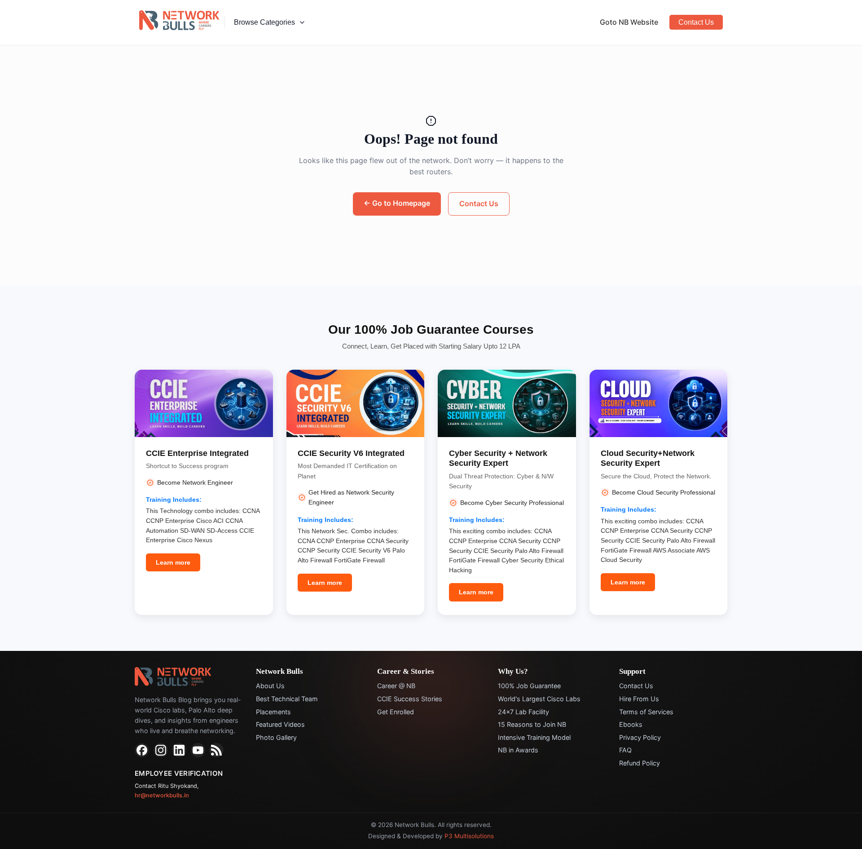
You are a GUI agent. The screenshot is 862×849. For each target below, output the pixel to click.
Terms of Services (646, 712)
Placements (273, 712)
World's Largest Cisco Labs (539, 699)
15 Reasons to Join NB (532, 724)
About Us (270, 686)
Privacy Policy (640, 737)
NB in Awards (518, 750)
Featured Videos (280, 724)
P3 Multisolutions (469, 836)
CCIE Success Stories (409, 699)
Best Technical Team (287, 699)
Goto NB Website (629, 22)
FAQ (625, 750)
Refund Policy (639, 763)
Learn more (173, 562)
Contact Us (696, 22)
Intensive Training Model (534, 737)
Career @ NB (396, 686)
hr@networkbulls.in (162, 795)
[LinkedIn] (179, 750)
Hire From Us (639, 699)
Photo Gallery (276, 737)
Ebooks (630, 724)
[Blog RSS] (216, 750)
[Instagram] (161, 750)
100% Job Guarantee (529, 686)
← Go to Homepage (397, 203)
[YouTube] (198, 750)
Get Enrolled (395, 712)
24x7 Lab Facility (523, 712)
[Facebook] (142, 750)
